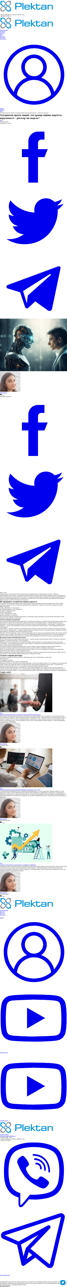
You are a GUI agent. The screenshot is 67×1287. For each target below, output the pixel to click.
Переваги (2, 31)
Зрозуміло (2, 1286)
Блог (1, 34)
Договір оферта (4, 1134)
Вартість (2, 33)
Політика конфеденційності (7, 1136)
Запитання (3, 39)
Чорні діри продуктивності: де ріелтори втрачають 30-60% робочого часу (20, 714)
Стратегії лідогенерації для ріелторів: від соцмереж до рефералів (18, 865)
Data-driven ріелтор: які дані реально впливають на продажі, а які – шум (20, 789)
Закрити (8, 1286)
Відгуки (2, 36)
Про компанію (4, 30)
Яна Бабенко (3, 392)
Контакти (2, 37)
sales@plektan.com (5, 1275)
